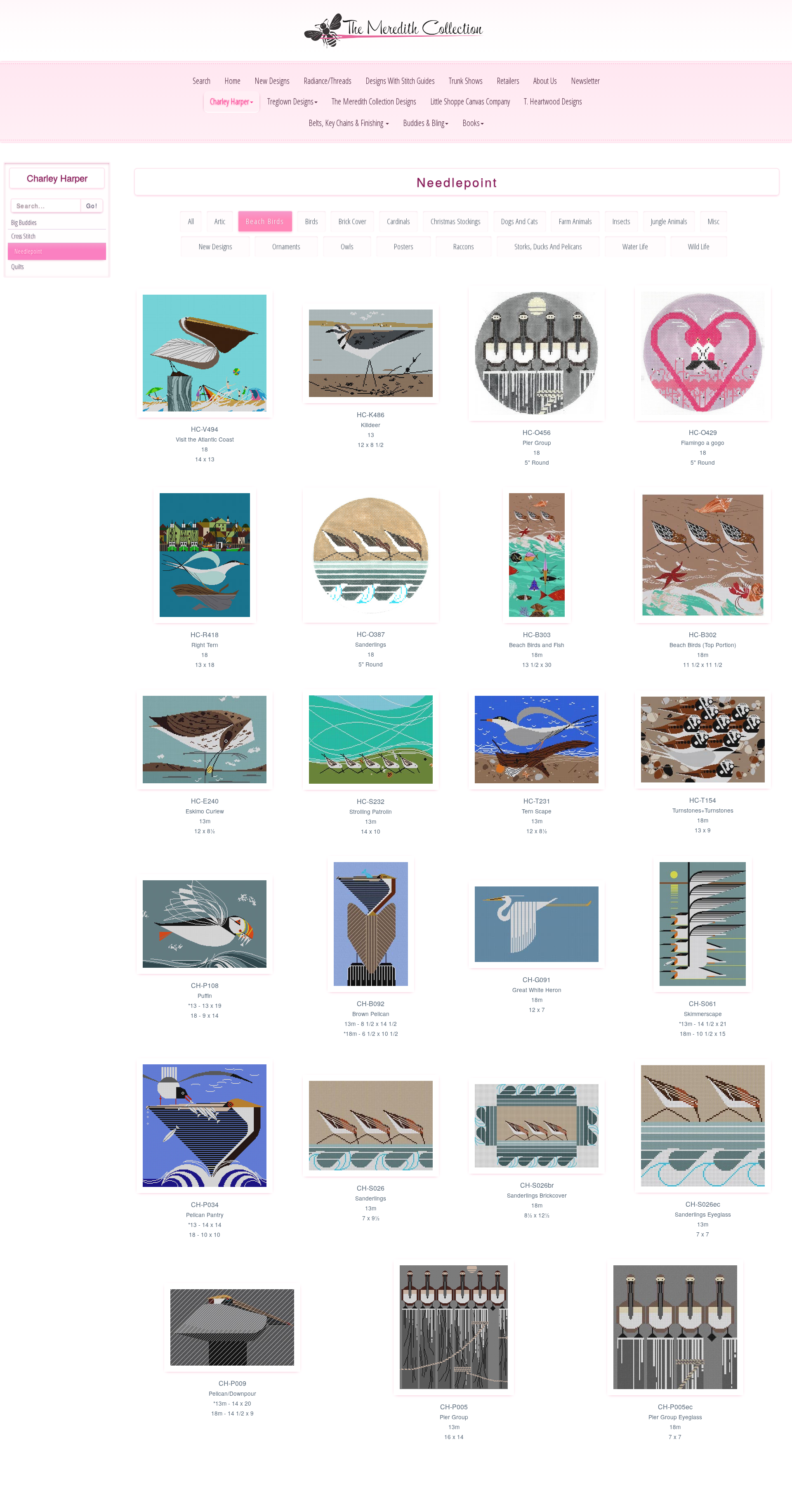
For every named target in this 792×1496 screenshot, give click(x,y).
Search (201, 80)
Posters (403, 246)
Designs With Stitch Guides (400, 80)
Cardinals (398, 221)
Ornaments (286, 246)
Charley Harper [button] (229, 101)
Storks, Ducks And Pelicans (548, 246)
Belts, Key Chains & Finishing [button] (347, 122)
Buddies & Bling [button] (423, 122)
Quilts (17, 266)
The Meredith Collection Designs (374, 101)
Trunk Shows (466, 80)
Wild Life (699, 246)
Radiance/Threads (327, 80)
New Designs (272, 80)
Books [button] (471, 122)
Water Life (635, 246)
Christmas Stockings (456, 221)
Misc (713, 221)
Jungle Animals (669, 221)
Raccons (463, 246)
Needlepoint (28, 251)
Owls (347, 246)
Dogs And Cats (519, 221)
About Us (545, 80)
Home (232, 80)
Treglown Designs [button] (290, 101)
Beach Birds (265, 221)
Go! (91, 205)
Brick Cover (352, 221)
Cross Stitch (23, 236)
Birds (311, 221)
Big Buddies (23, 222)
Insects (621, 221)
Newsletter (585, 80)
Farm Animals (575, 221)
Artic (219, 221)
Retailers (508, 80)
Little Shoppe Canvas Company (470, 101)
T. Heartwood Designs (553, 101)
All (191, 221)
